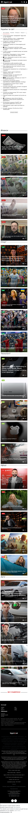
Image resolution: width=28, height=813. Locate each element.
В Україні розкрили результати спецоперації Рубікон (15, 90)
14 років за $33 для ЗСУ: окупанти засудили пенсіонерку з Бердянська (15, 87)
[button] (11, 25)
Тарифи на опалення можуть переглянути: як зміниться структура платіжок (12, 215)
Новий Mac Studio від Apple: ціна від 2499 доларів (13, 395)
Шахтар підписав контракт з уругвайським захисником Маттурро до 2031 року (13, 258)
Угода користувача (14, 788)
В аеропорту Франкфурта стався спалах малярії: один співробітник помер (14, 55)
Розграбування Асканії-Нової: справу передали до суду (13, 84)
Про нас (2, 716)
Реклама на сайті (4, 714)
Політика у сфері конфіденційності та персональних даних (14, 786)
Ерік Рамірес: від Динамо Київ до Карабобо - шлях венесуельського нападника (13, 283)
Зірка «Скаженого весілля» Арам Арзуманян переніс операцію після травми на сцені (14, 48)
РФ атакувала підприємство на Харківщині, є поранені (15, 69)
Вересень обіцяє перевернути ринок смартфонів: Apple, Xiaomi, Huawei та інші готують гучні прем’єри (14, 369)
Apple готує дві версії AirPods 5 (9, 438)
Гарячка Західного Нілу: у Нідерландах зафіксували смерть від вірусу (13, 39)
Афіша (15, 709)
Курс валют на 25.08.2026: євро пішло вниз (12, 172)
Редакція (14, 784)
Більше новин (14, 112)
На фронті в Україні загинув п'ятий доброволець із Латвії (12, 42)
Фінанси (2, 709)
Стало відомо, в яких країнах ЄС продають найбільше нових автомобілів (12, 683)
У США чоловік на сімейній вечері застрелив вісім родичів (15, 52)
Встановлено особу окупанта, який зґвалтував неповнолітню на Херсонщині (14, 63)
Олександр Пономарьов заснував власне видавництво (15, 60)
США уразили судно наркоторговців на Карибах (13, 106)
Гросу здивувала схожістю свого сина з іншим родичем (14, 58)
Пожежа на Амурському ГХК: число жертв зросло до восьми (14, 93)
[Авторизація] (26, 2)
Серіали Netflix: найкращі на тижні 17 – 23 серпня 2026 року (15, 78)
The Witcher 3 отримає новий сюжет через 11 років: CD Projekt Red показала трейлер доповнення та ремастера (14, 459)
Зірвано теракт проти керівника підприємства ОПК (11, 72)
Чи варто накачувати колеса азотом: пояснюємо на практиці (14, 618)
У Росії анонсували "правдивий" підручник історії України (14, 36)
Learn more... (17, 810)
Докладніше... (17, 807)
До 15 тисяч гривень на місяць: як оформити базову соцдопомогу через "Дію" (14, 193)
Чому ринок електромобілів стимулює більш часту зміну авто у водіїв (14, 661)
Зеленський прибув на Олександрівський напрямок (14, 45)
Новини (2, 707)
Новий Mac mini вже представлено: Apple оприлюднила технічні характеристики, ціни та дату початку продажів (14, 416)
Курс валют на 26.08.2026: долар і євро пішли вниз (12, 148)
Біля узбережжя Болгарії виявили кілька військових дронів (14, 66)
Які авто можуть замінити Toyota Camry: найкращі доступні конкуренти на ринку (14, 593)
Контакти (3, 713)
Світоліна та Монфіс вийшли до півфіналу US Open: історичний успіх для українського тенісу (13, 327)
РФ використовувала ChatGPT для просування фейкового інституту (12, 103)
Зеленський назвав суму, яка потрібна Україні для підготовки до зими (15, 22)
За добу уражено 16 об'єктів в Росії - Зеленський (13, 109)
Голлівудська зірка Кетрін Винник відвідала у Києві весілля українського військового (13, 99)
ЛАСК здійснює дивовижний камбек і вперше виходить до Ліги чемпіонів (12, 348)
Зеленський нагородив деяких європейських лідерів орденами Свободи (14, 81)
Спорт (2, 708)
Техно (15, 708)
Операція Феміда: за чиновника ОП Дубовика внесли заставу (12, 75)
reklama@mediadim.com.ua (14, 794)
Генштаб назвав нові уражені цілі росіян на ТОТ (14, 96)
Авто (15, 707)
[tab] (6, 32)
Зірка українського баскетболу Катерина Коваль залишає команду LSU (13, 305)
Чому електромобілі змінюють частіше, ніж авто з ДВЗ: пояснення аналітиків (13, 640)
